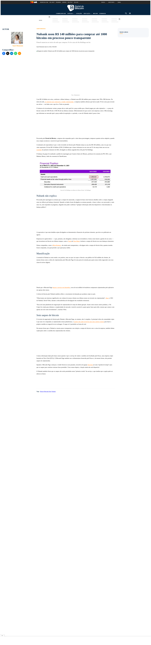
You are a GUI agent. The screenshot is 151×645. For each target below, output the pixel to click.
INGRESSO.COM (44, 2)
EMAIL (119, 2)
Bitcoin (95, 13)
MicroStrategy (57, 245)
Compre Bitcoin (61, 13)
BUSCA (103, 2)
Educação (87, 13)
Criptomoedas (41, 28)
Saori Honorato (18, 46)
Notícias (70, 13)
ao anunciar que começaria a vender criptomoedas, (59, 102)
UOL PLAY (70, 2)
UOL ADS (76, 2)
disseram (90, 365)
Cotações (79, 13)
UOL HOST (52, 2)
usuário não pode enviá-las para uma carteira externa (89, 321)
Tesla (70, 241)
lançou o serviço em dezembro (61, 287)
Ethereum (102, 13)
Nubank (54, 391)
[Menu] (130, 13)
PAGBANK (58, 2)
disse (107, 298)
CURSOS (64, 2)
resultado (39, 150)
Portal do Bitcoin (75, 8)
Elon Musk (76, 241)
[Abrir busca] (126, 13)
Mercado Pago (47, 391)
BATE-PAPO (111, 2)
